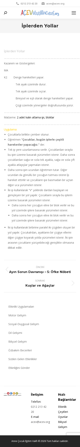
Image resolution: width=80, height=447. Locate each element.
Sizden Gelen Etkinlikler (22, 359)
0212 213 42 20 (29, 3)
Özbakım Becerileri (20, 350)
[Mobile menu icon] (73, 12)
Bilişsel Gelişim (17, 341)
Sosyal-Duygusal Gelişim (23, 324)
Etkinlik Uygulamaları (21, 306)
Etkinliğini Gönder (19, 368)
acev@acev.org (55, 3)
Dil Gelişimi (15, 333)
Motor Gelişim (17, 315)
